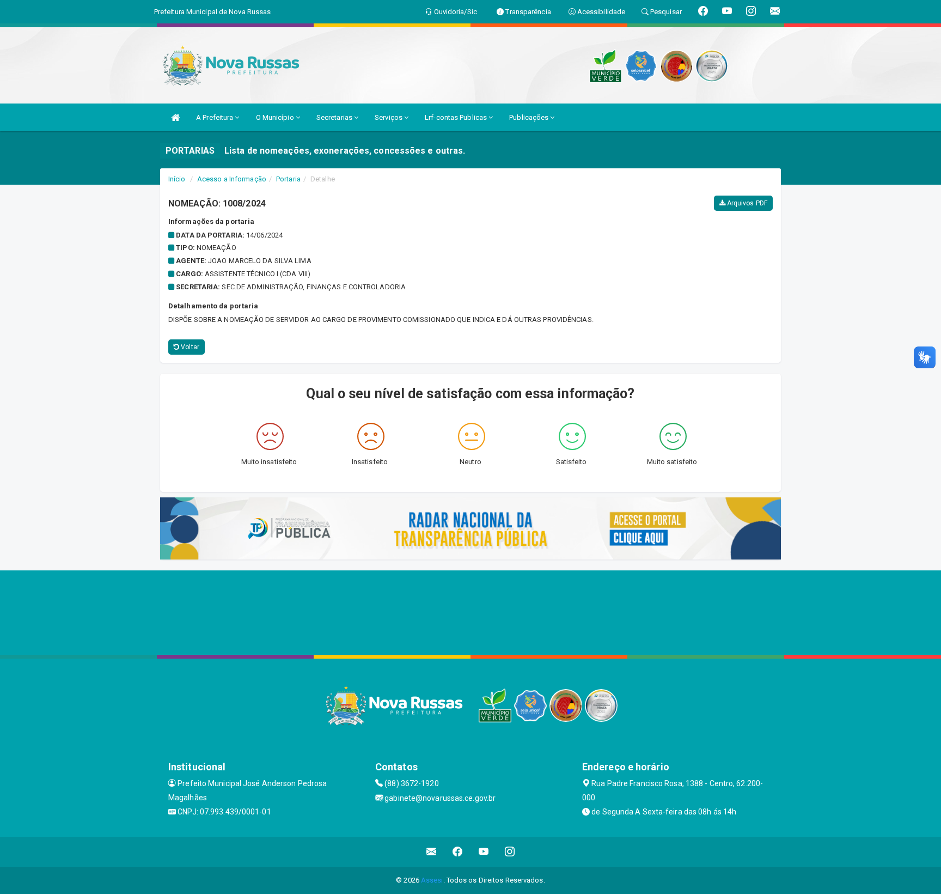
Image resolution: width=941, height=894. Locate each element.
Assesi (432, 880)
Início (177, 179)
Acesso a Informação (231, 179)
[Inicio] (175, 117)
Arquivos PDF (746, 203)
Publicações (529, 117)
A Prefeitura (215, 117)
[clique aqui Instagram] (510, 851)
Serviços (389, 117)
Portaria (288, 179)
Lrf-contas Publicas (456, 117)
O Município (276, 117)
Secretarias (335, 117)
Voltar (189, 347)
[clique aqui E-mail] (431, 851)
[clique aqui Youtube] (483, 851)
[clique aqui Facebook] (457, 851)
